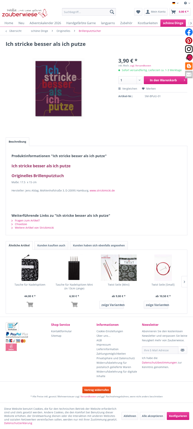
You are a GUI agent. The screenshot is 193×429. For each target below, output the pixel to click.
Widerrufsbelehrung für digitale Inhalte (116, 374)
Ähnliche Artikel (19, 245)
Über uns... (103, 336)
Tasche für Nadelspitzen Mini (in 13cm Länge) (74, 286)
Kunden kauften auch (51, 245)
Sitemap (56, 336)
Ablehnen (130, 416)
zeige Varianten (112, 305)
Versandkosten (88, 396)
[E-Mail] (189, 74)
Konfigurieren (178, 416)
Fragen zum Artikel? (27, 220)
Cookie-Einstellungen (109, 331)
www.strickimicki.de (102, 190)
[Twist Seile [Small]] (163, 267)
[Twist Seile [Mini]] (118, 267)
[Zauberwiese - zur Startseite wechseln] (24, 13)
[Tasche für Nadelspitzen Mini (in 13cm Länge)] (74, 267)
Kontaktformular (61, 331)
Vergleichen (129, 88)
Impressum (103, 344)
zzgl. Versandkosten (140, 65)
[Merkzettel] (138, 12)
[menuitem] (187, 3)
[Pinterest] (189, 40)
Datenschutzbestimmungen (159, 362)
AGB (99, 340)
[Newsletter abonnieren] (182, 350)
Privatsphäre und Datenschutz (115, 358)
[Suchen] (112, 12)
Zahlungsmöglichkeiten (111, 353)
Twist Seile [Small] (163, 284)
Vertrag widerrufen (96, 390)
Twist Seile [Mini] (118, 284)
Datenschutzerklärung (18, 423)
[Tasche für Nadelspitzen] (30, 267)
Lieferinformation (107, 349)
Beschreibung (17, 141)
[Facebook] (189, 32)
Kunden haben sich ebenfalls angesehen (99, 245)
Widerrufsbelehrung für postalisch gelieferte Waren (113, 365)
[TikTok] (189, 66)
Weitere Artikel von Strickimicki (34, 227)
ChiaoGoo (20, 224)
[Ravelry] (189, 57)
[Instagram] (189, 49)
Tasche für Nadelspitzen (30, 284)
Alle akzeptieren (152, 416)
